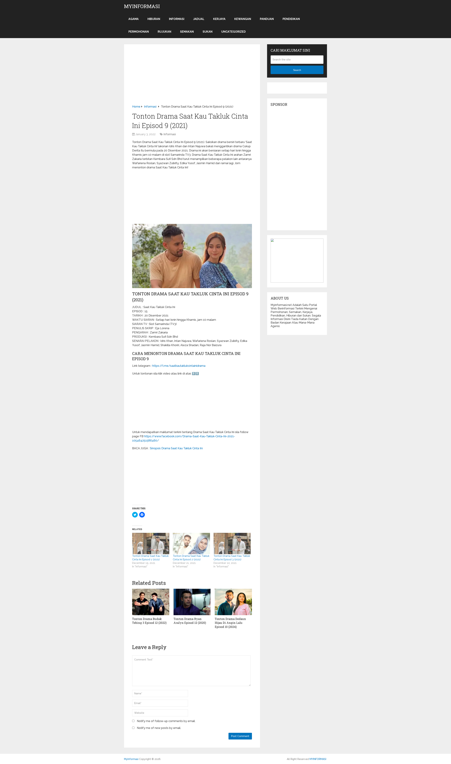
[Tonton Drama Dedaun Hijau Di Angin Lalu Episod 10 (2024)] (233, 602)
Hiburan (153, 19)
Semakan (187, 31)
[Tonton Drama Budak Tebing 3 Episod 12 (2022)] (150, 602)
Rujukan (164, 31)
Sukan (207, 31)
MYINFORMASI (318, 759)
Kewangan (242, 19)
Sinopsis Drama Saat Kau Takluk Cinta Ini (176, 448)
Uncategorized (233, 31)
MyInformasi (142, 6)
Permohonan (138, 31)
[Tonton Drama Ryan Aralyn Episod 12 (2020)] (192, 602)
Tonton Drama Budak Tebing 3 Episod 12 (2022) (149, 621)
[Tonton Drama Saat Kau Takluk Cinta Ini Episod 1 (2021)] (150, 543)
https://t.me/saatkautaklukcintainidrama (178, 365)
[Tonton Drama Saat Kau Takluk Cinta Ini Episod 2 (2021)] (191, 543)
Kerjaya (219, 19)
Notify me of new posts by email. (159, 728)
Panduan (267, 19)
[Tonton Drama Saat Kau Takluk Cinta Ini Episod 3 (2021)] (232, 543)
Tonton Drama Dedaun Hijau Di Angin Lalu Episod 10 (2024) (230, 623)
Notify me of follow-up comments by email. (166, 721)
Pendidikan (291, 19)
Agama (133, 19)
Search (297, 70)
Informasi (176, 19)
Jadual (198, 19)
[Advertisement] (192, 78)
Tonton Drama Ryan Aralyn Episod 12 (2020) (190, 621)
